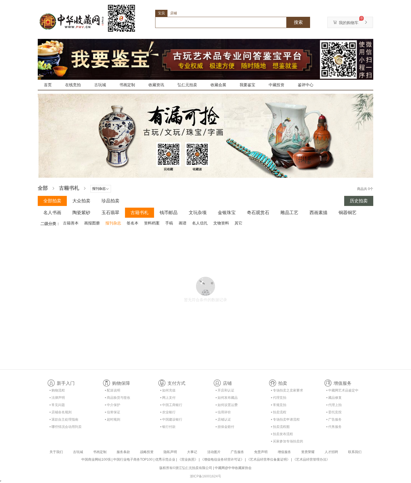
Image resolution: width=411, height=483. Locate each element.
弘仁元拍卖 (187, 85)
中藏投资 (276, 85)
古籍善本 (71, 223)
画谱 (182, 223)
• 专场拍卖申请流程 (285, 419)
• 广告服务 (334, 419)
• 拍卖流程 (278, 412)
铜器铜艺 (347, 212)
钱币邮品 (169, 212)
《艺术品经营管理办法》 (311, 459)
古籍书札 (69, 188)
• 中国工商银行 (171, 405)
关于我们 (56, 452)
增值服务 (284, 452)
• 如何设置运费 (227, 405)
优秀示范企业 (165, 459)
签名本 (132, 223)
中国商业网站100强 (96, 459)
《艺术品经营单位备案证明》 (268, 459)
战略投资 (146, 452)
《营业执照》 (188, 459)
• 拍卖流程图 (280, 427)
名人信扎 (200, 223)
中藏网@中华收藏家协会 (233, 468)
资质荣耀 (308, 452)
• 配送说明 (112, 390)
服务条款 (123, 452)
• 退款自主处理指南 (63, 419)
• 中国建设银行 (171, 419)
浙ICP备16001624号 (205, 476)
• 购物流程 (57, 390)
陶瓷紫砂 (81, 212)
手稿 (169, 223)
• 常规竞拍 (278, 405)
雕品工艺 (289, 212)
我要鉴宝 (247, 85)
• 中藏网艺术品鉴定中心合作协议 (342, 391)
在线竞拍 (73, 85)
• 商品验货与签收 (117, 398)
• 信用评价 (223, 412)
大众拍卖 (81, 200)
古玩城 (100, 85)
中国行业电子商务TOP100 (133, 459)
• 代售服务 (334, 427)
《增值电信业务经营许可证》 (222, 459)
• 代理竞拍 (278, 398)
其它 (238, 223)
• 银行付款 (168, 427)
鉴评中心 (305, 85)
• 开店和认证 (225, 390)
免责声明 (261, 452)
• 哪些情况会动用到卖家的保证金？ (65, 428)
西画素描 (318, 212)
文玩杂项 (198, 212)
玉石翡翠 (110, 212)
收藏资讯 (156, 85)
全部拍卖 (52, 200)
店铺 (173, 13)
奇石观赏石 (258, 212)
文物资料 (221, 223)
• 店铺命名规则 (60, 412)
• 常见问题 (57, 405)
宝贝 (161, 13)
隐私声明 (170, 452)
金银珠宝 (227, 212)
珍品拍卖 (110, 200)
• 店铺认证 (223, 419)
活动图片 (214, 452)
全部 (43, 188)
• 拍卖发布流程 (282, 434)
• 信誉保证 (112, 412)
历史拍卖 (359, 200)
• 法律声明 (57, 398)
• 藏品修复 (334, 398)
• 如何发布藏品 (227, 398)
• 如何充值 (168, 390)
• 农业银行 (168, 412)
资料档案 (152, 223)
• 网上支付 (168, 398)
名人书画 (52, 212)
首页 (48, 85)
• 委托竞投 (334, 412)
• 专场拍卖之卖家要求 (287, 390)
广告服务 (237, 452)
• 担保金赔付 (225, 427)
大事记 (192, 452)
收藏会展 (218, 85)
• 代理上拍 (334, 405)
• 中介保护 (112, 405)
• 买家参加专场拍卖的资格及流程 (287, 442)
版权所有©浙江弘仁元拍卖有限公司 (185, 468)
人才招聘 (331, 452)
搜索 (298, 22)
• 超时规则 (112, 419)
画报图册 (92, 223)
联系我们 (355, 452)
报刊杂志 (113, 223)
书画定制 (127, 85)
